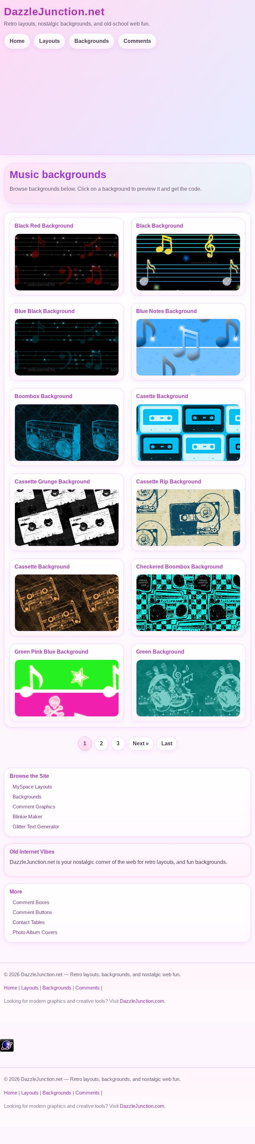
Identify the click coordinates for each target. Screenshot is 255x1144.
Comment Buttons (32, 912)
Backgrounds (91, 41)
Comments (137, 41)
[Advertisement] (129, 99)
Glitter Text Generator (36, 826)
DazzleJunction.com (142, 1001)
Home (17, 41)
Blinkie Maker (27, 816)
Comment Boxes (31, 902)
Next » (141, 743)
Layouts (49, 41)
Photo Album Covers (35, 932)
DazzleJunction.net (54, 12)
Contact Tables (29, 922)
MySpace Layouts (32, 786)
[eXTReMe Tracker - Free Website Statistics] (7, 1050)
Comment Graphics (34, 806)
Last (166, 743)
